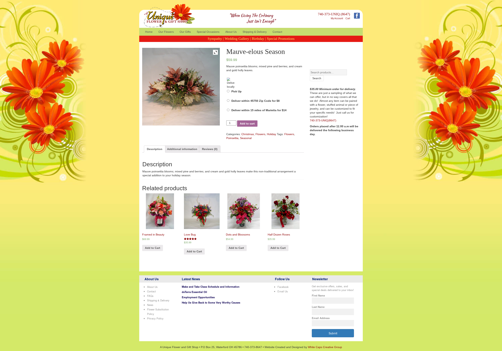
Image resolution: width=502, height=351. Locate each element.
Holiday (271, 134)
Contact (277, 31)
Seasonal (246, 138)
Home (149, 31)
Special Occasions (208, 31)
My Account (337, 18)
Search (316, 78)
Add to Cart (152, 247)
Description (154, 149)
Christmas (247, 134)
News (150, 305)
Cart (348, 18)
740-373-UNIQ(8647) (323, 120)
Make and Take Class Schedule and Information (210, 286)
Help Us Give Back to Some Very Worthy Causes (211, 302)
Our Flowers (166, 31)
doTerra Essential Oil (194, 292)
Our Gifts (185, 31)
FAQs (150, 296)
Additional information (182, 149)
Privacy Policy (155, 318)
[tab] (154, 149)
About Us (231, 31)
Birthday (258, 39)
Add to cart (247, 123)
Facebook (283, 287)
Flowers (260, 134)
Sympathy (215, 39)
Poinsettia (232, 138)
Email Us (282, 291)
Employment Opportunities (198, 297)
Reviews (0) (209, 149)
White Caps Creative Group (325, 347)
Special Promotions (281, 39)
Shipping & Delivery (255, 31)
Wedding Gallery (237, 39)
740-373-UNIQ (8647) (334, 14)
